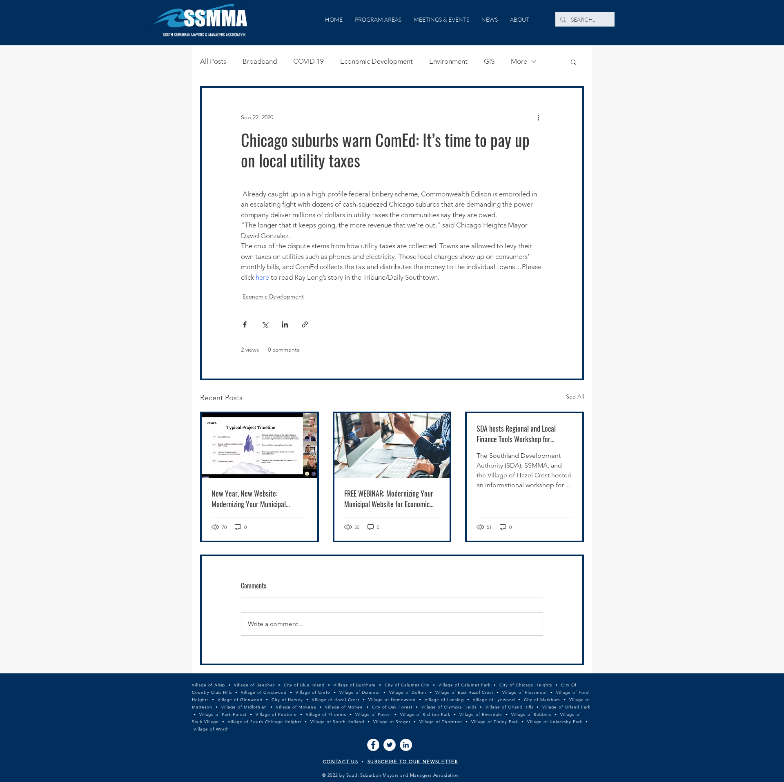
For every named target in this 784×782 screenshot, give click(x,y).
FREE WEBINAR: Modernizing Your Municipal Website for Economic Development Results (388, 498)
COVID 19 (308, 61)
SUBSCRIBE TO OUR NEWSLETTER (413, 761)
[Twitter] (389, 745)
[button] (573, 61)
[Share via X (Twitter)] (265, 324)
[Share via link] (305, 324)
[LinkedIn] (406, 745)
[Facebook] (373, 745)
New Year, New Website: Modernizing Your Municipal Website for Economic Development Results (259, 498)
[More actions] (538, 117)
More (519, 61)
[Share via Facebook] (245, 324)
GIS (489, 61)
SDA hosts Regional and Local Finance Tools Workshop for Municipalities (516, 433)
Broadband (260, 61)
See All (575, 396)
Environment (448, 61)
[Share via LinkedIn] (285, 324)
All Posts (213, 61)
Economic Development (376, 61)
